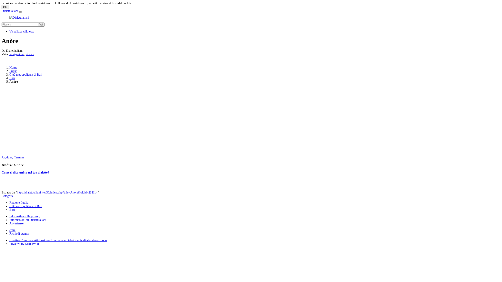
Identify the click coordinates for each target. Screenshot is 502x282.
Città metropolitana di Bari (25, 74)
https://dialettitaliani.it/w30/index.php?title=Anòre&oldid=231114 (57, 192)
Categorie (8, 196)
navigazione (16, 54)
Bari (12, 78)
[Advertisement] (119, 119)
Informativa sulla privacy (24, 216)
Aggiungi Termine (13, 157)
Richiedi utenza (19, 233)
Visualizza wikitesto (21, 31)
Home (13, 67)
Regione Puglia (18, 202)
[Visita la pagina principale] (19, 17)
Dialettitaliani (10, 11)
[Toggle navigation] (20, 12)
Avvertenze (16, 223)
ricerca (30, 54)
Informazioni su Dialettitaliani (27, 219)
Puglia (13, 71)
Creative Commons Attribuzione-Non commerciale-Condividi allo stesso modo (58, 240)
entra (12, 230)
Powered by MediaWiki (24, 243)
